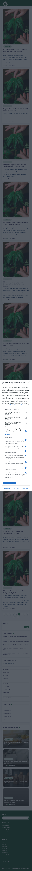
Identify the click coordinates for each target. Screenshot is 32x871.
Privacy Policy (24, 488)
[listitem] (16, 409)
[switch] (26, 412)
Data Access (16, 488)
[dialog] (16, 435)
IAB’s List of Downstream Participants (18, 404)
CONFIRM (9, 483)
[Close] (29, 382)
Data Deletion (7, 488)
